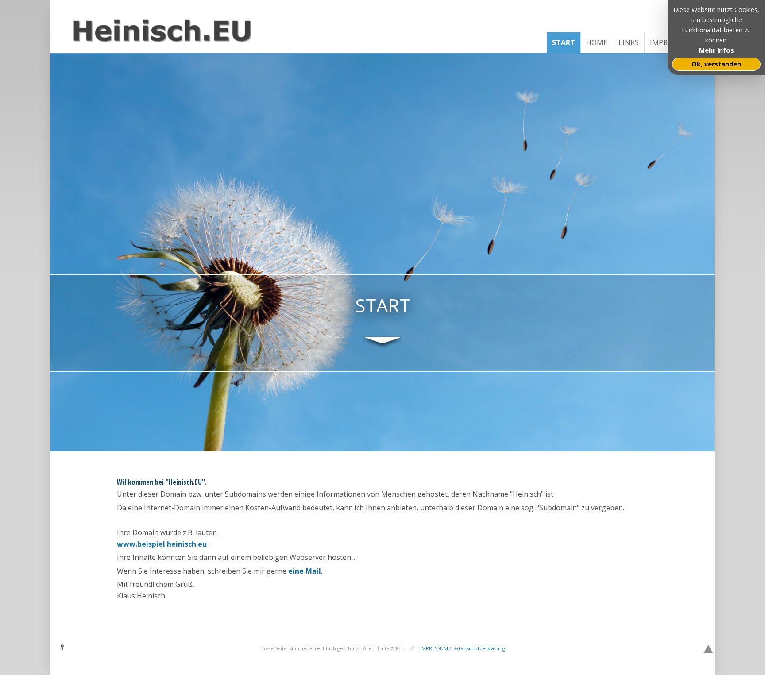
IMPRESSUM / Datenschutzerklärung (462, 648)
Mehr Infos (716, 50)
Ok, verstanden (716, 64)
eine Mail (304, 571)
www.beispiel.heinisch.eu (162, 544)
